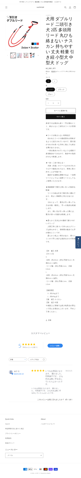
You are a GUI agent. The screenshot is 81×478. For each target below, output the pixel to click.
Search (7, 424)
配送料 (53, 71)
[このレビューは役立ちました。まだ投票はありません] (66, 399)
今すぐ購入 (61, 117)
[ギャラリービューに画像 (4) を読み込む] (32, 55)
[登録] (40, 455)
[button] (6, 7)
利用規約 (8, 438)
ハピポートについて (48, 424)
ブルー (50, 94)
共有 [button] (49, 320)
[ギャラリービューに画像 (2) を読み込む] (19, 55)
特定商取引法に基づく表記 (14, 429)
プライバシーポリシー (13, 433)
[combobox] (18, 359)
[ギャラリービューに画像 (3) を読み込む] (26, 55)
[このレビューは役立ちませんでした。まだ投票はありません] (70, 399)
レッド (50, 89)
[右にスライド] (38, 55)
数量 (47, 99)
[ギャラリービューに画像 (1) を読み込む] (13, 55)
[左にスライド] (7, 55)
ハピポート (37, 473)
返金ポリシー (10, 443)
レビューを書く (55, 346)
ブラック (61, 89)
